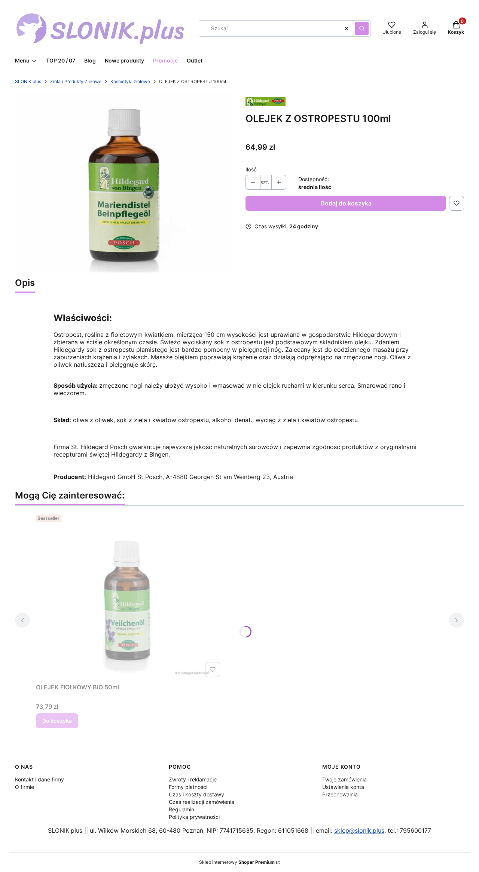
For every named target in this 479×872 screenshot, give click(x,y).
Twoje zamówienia (344, 779)
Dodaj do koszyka (346, 203)
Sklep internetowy (237, 862)
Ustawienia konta (343, 787)
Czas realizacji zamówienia (201, 802)
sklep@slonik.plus (359, 830)
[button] (362, 28)
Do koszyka (57, 720)
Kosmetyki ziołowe (130, 81)
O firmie (24, 787)
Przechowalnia (340, 794)
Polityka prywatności (194, 817)
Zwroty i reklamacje (193, 779)
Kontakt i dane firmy (39, 779)
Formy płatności (188, 787)
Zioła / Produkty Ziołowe (75, 81)
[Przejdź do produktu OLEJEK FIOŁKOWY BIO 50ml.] (129, 596)
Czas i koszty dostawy (196, 794)
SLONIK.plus (28, 81)
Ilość (251, 169)
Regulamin (181, 809)
